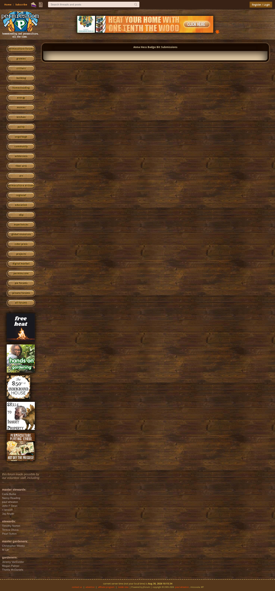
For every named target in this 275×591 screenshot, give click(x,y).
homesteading (21, 88)
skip (21, 215)
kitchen (21, 117)
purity (21, 127)
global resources (21, 234)
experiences (21, 224)
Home (7, 4)
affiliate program (106, 587)
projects (21, 254)
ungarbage (21, 137)
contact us (77, 587)
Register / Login (261, 4)
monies (21, 107)
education (21, 205)
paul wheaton (182, 587)
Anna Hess (140, 47)
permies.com (21, 273)
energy (21, 97)
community (21, 146)
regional (21, 195)
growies (21, 58)
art (21, 176)
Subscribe (21, 4)
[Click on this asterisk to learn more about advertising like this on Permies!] (217, 31)
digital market (21, 263)
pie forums (21, 283)
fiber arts (21, 166)
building (21, 78)
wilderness (21, 156)
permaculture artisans (21, 185)
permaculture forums (21, 48)
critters (21, 68)
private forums (21, 293)
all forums (21, 302)
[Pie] (33, 4)
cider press (21, 244)
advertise (89, 587)
